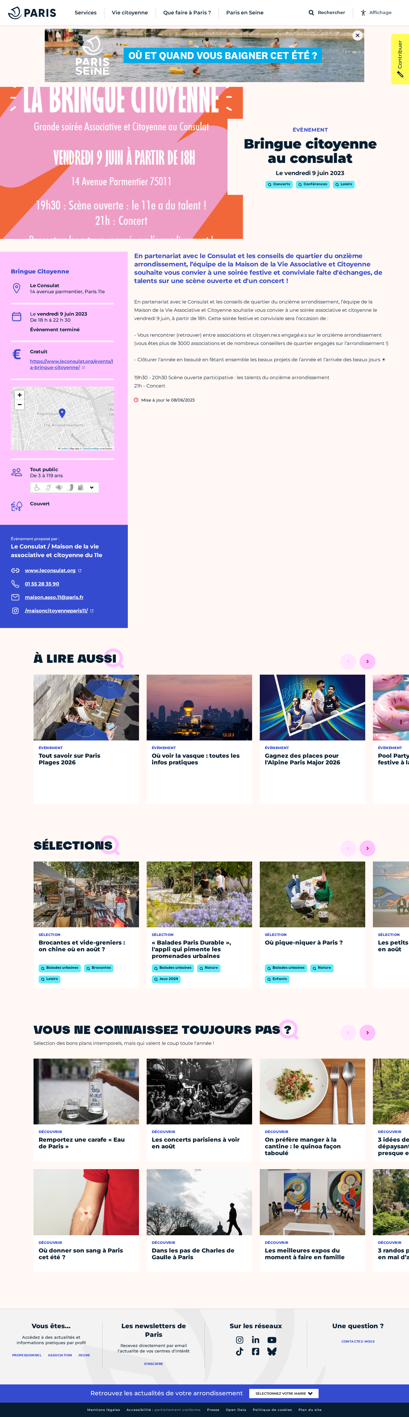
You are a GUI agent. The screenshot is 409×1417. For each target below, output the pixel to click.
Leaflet (64, 448)
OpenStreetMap (90, 448)
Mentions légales (103, 1410)
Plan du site (310, 1410)
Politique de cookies (272, 1410)
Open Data (236, 1410)
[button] (62, 413)
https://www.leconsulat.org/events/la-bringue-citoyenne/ (71, 364)
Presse (213, 1410)
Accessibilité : (164, 1410)
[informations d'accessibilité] (64, 487)
